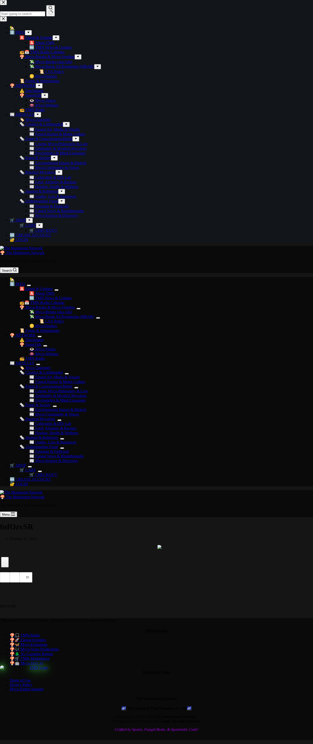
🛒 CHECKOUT (43, 475)
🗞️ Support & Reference (39, 437)
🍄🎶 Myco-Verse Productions (34, 649)
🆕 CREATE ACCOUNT (30, 479)
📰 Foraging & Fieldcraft (49, 451)
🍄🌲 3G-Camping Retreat (31, 654)
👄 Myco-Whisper (43, 354)
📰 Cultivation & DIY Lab (50, 423)
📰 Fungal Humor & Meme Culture (57, 382)
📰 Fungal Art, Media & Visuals (54, 377)
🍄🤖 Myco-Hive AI (26, 663)
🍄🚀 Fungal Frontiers (28, 640)
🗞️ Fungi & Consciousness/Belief (46, 386)
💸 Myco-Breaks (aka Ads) (50, 312)
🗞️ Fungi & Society (35, 405)
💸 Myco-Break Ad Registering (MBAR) (61, 316)
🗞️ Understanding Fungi (39, 447)
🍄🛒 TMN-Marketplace (30, 658)
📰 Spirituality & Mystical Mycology (58, 396)
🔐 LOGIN (19, 484)
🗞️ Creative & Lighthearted (41, 372)
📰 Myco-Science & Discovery (53, 461)
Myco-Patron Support (26, 689)
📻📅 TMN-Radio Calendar (42, 303)
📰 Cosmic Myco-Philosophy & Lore (58, 391)
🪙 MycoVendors (43, 326)
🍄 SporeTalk (30, 344)
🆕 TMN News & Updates (50, 298)
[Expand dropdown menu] (29, 285)
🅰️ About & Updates (36, 289)
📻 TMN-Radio (32, 358)
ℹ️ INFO (17, 284)
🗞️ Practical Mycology (38, 419)
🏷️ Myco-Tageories (35, 368)
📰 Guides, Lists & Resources (52, 442)
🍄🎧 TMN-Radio (25, 635)
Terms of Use (20, 680)
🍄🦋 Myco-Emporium (28, 644)
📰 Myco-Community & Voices (54, 414)
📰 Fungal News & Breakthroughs (56, 456)
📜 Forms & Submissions (39, 330)
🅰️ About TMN (42, 293)
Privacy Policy (21, 685)
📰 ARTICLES (22, 363)
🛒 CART (28, 470)
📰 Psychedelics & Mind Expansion (57, 400)
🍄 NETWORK (23, 335)
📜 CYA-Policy (51, 321)
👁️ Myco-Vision (42, 349)
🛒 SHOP (18, 465)
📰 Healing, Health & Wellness (53, 433)
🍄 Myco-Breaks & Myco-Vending (47, 307)
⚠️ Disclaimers (32, 340)
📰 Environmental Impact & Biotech (57, 409)
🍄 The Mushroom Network (22, 253)
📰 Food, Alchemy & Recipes (52, 428)
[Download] (5, 562)
